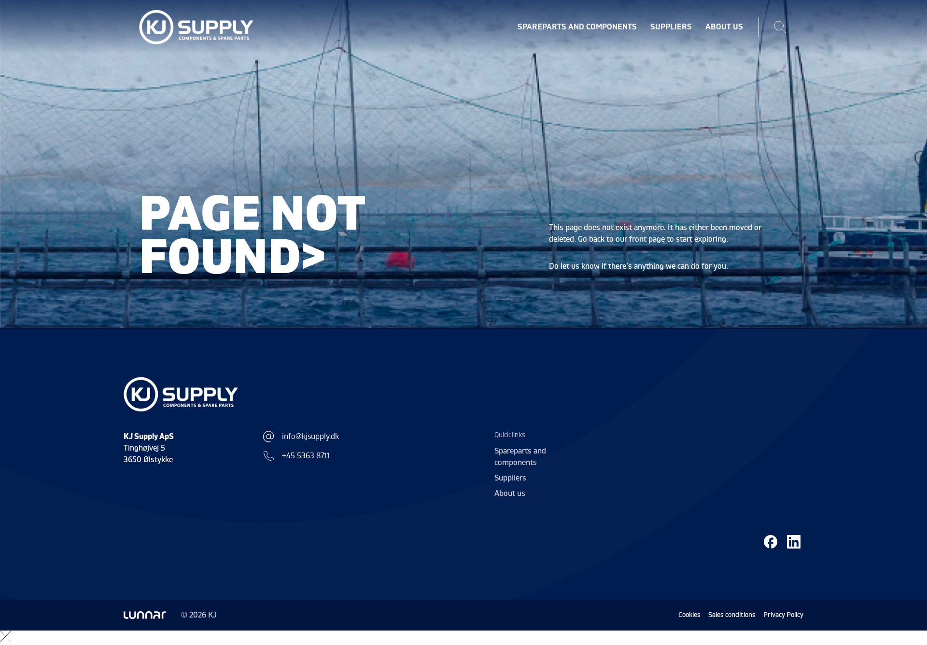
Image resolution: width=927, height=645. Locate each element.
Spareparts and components (577, 27)
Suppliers (671, 27)
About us (724, 27)
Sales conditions (732, 615)
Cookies (689, 615)
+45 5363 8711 (306, 456)
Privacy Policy (783, 615)
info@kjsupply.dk (310, 436)
